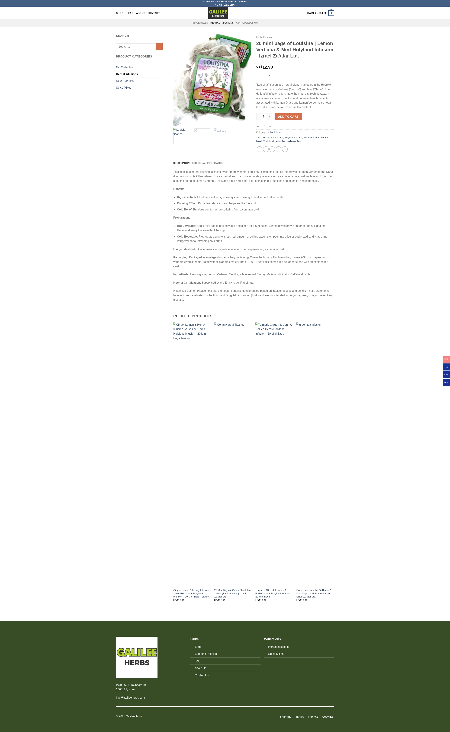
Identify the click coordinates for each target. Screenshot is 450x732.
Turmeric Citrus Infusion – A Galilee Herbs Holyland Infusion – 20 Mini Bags (273, 593)
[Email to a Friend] (272, 149)
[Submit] (159, 46)
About (140, 13)
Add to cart (288, 116)
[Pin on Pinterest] (278, 149)
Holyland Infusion (293, 137)
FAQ (131, 13)
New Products (125, 80)
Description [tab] (181, 163)
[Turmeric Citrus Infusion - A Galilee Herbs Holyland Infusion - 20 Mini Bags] (274, 454)
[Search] (294, 13)
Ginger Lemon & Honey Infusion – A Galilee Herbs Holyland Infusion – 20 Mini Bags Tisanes (191, 593)
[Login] (300, 13)
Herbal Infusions (222, 22)
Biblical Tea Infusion (273, 137)
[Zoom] (178, 121)
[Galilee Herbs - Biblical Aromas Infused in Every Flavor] (218, 13)
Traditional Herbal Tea (274, 141)
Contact (153, 13)
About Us (200, 668)
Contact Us (202, 675)
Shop (119, 13)
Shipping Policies (206, 653)
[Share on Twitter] (266, 149)
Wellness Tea (294, 141)
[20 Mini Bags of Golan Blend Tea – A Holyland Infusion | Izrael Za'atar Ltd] (233, 454)
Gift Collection (247, 22)
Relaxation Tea (311, 137)
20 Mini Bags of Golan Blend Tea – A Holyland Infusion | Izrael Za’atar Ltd (232, 593)
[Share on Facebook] (259, 149)
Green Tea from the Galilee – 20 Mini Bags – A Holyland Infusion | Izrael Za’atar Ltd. (314, 593)
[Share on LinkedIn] (285, 149)
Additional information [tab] (207, 163)
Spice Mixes (200, 22)
